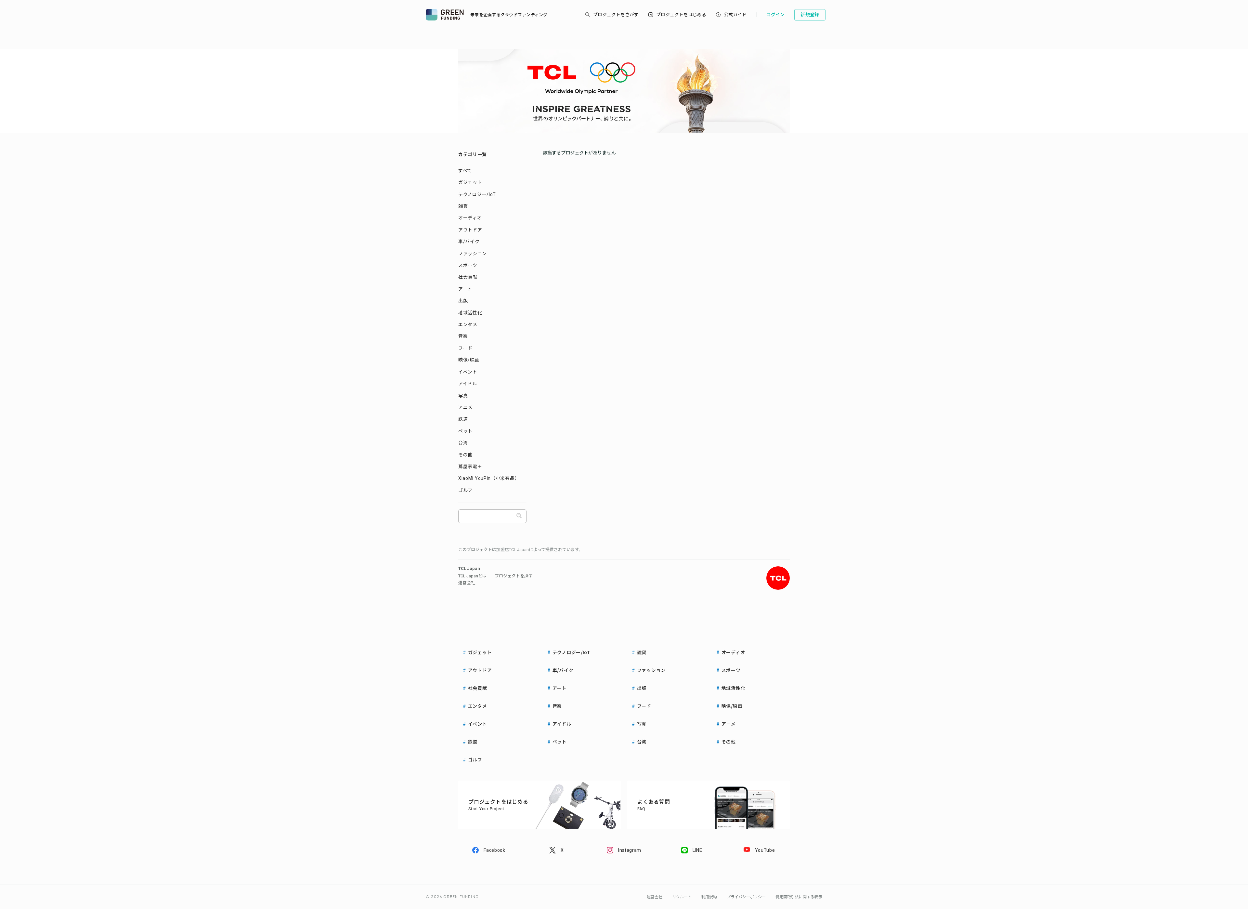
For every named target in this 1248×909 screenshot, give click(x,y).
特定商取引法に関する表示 (798, 897)
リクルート (682, 897)
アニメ (465, 407)
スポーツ (467, 265)
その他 (465, 454)
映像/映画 (469, 359)
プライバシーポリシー (746, 897)
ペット (465, 431)
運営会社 (466, 582)
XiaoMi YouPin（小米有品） (488, 478)
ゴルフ (465, 490)
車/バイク (469, 241)
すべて (465, 170)
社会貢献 (467, 277)
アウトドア (470, 229)
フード (465, 348)
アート (465, 289)
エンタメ (467, 324)
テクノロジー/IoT (477, 194)
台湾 (463, 442)
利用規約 (709, 897)
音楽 (463, 336)
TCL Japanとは (472, 575)
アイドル (467, 383)
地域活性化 (470, 312)
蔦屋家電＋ (470, 466)
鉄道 (463, 419)
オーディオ (470, 217)
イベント (467, 372)
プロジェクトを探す (514, 575)
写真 (463, 395)
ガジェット (470, 182)
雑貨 (463, 206)
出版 (463, 300)
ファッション (472, 253)
